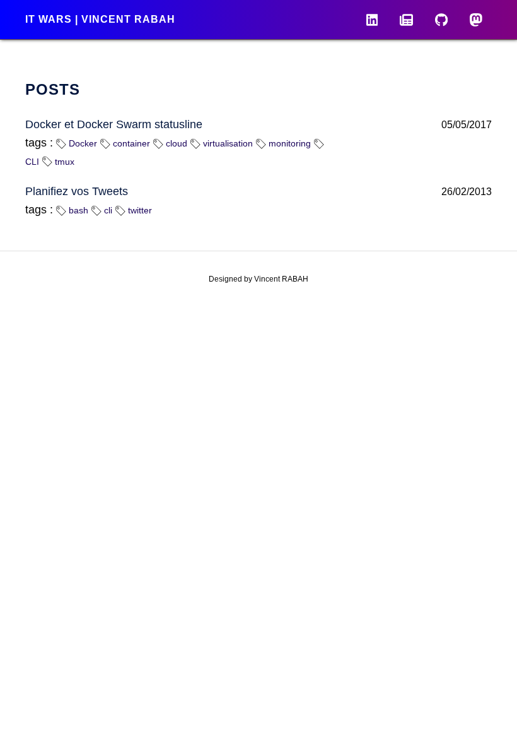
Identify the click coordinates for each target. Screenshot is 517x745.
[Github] (441, 19)
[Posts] (406, 19)
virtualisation (226, 143)
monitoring (288, 143)
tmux (63, 162)
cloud (175, 143)
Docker (81, 143)
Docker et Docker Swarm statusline (113, 124)
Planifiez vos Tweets (76, 191)
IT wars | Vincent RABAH (100, 19)
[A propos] (372, 19)
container (130, 143)
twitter (138, 210)
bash (77, 210)
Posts (52, 89)
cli (107, 210)
